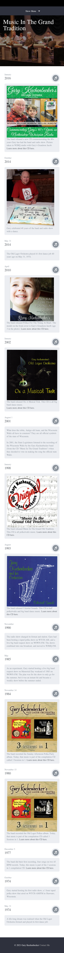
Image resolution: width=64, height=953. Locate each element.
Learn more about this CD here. (21, 148)
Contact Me (45, 945)
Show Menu (30, 11)
